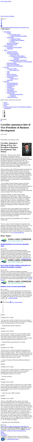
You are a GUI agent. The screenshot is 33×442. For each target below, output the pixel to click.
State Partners (10, 90)
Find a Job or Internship (13, 64)
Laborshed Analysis (12, 51)
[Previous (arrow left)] (1, 301)
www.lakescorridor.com (18, 232)
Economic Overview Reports (14, 47)
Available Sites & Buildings (17, 40)
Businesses (13, 95)
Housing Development (13, 43)
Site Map (3, 433)
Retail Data (10, 80)
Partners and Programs (12, 53)
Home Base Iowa (14, 54)
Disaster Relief (10, 93)
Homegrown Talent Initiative (17, 56)
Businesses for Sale (12, 44)
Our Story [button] (6, 67)
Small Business (11, 85)
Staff (8, 73)
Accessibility (4, 435)
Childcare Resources (12, 97)
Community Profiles (15, 39)
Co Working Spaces (15, 34)
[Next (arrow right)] (3, 301)
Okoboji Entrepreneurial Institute (18, 36)
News (8, 71)
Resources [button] (6, 81)
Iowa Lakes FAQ (14, 70)
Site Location (10, 37)
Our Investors (10, 77)
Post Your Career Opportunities (15, 66)
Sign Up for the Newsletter (7, 16)
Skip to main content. (6, 1)
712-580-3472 (10, 430)
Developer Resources (12, 83)
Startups (9, 33)
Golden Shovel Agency (13, 439)
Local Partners (10, 88)
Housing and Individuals (16, 94)
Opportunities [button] (7, 31)
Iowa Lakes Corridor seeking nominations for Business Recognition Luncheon (16, 266)
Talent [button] (5, 50)
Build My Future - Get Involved (18, 60)
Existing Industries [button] (8, 46)
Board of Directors (11, 74)
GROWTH (10, 48)
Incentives (12, 41)
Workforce (9, 87)
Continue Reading (25, 259)
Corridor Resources (12, 91)
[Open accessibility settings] (2, 439)
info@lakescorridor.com (20, 430)
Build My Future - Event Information (22, 61)
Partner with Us (14, 78)
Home (2, 432)
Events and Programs (12, 76)
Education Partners (12, 63)
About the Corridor (12, 68)
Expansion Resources (12, 84)
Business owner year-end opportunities (13, 286)
